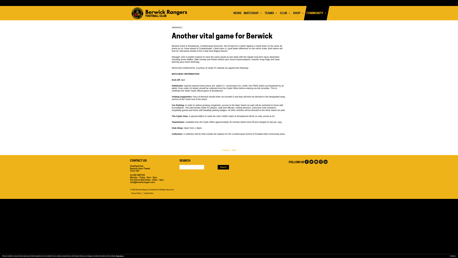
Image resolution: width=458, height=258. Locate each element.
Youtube (316, 161)
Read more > (120, 256)
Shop (296, 13)
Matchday (251, 13)
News (237, 13)
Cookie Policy (148, 193)
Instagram (320, 161)
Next (234, 150)
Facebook (306, 161)
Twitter (311, 161)
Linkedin (325, 161)
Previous (226, 150)
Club (283, 13)
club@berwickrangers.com (142, 182)
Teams (269, 13)
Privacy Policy (136, 193)
